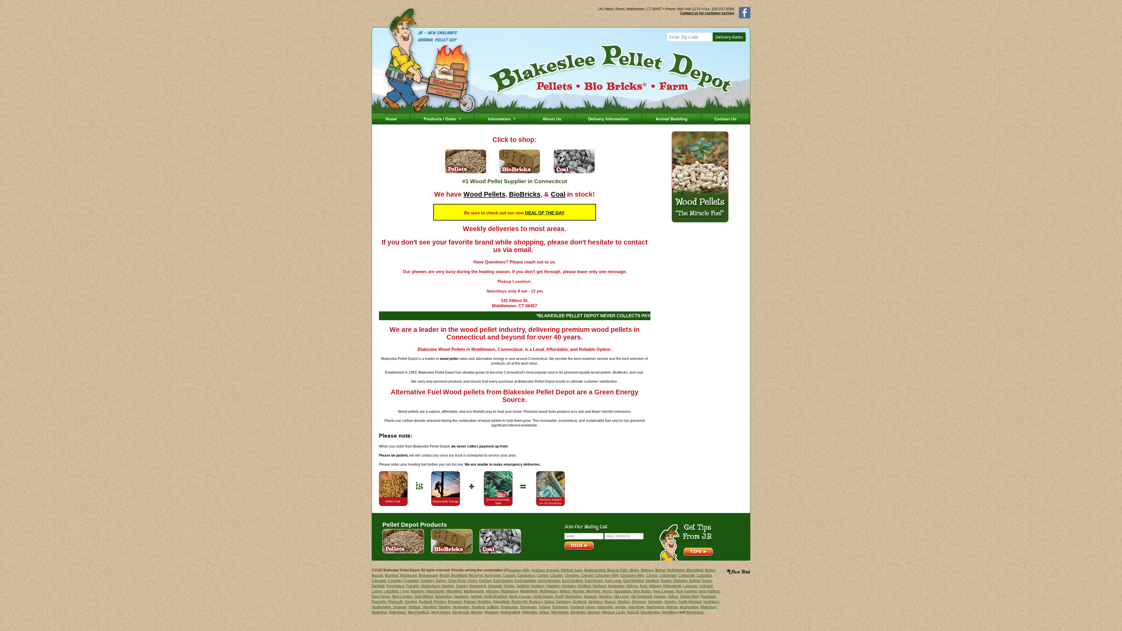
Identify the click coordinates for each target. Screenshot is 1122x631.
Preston (440, 602)
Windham (578, 612)
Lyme (404, 591)
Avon (578, 570)
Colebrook (686, 575)
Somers (670, 602)
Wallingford (655, 607)
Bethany (647, 570)
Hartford (584, 586)
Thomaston (509, 607)
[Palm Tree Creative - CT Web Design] (738, 571)
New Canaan (663, 591)
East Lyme (613, 581)
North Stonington (568, 596)
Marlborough (474, 591)
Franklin (412, 586)
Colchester (667, 575)
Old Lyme (621, 596)
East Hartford (572, 581)
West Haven (440, 612)
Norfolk (476, 596)
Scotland (579, 602)
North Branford (495, 596)
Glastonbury (430, 586)
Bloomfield (694, 570)
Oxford (673, 596)
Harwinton (616, 586)
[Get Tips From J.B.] (686, 542)
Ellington (680, 581)
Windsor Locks (613, 612)
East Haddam (525, 581)
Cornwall (379, 581)
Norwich (605, 596)
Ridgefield (501, 602)
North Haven (543, 596)
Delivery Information (608, 119)
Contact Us (725, 119)
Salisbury (563, 602)
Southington (381, 607)
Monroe (578, 591)
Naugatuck (622, 591)
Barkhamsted (594, 570)
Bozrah (377, 575)
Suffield (492, 607)
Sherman (638, 602)
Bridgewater (428, 575)
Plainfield (708, 596)
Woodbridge (650, 612)
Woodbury (670, 612)
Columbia (704, 575)
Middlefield (529, 591)
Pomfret (411, 602)
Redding (484, 602)
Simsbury (655, 602)
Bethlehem (676, 570)
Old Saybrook (641, 596)
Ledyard (706, 586)
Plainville (379, 602)
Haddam (537, 586)
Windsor (593, 612)
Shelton (623, 602)
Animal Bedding (672, 119)
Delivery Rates (729, 37)
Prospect (455, 602)
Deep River (457, 581)
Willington (530, 612)
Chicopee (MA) (607, 575)
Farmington (395, 586)
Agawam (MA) (519, 570)
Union (590, 607)
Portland (425, 602)
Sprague (399, 607)
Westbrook (460, 612)
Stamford (429, 607)
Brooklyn (476, 575)
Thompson (528, 607)
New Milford (423, 596)
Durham (485, 581)
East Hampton (549, 581)
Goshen (447, 586)
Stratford (478, 607)
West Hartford (418, 612)
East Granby (503, 581)
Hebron (632, 586)
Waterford (379, 612)
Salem (549, 602)
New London (402, 596)
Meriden (492, 591)
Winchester (560, 612)
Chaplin (556, 575)
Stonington (461, 607)
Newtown (461, 596)
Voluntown (636, 607)
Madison (418, 591)
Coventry (395, 581)
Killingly (655, 586)
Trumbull (577, 607)
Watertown (397, 612)
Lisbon (377, 591)
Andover (538, 570)
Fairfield (378, 586)
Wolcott (633, 612)
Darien (441, 581)
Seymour (595, 602)
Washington (689, 607)
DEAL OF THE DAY (544, 212)
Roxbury (535, 602)
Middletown (548, 591)
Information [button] (500, 119)
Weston (477, 612)
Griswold (495, 586)
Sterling (444, 607)
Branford (392, 575)
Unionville (605, 607)
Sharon (610, 602)
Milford (565, 591)
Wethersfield (510, 612)
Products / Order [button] (441, 119)
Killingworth (672, 586)
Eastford (652, 581)
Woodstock (695, 612)
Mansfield (454, 591)
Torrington (560, 607)
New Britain (642, 591)
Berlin (634, 570)
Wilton (544, 612)
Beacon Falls (617, 570)
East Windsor (633, 581)
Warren (672, 607)
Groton (509, 586)
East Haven (594, 581)
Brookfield (459, 575)
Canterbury (526, 575)
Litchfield (391, 591)
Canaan (509, 575)
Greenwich (477, 586)
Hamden (553, 586)
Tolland (544, 607)
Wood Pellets (484, 194)
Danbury (427, 581)
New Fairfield (686, 591)
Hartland (599, 586)
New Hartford (709, 591)
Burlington (493, 575)
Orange (660, 596)
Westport (491, 612)
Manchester (435, 591)
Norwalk (590, 596)
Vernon (620, 607)
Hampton (569, 586)
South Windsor (689, 602)
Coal (558, 194)
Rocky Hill (519, 602)
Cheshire (572, 575)
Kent (643, 586)
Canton (542, 575)
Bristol (444, 575)
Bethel (660, 570)
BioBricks (525, 194)
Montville (593, 591)
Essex (707, 581)
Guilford (522, 586)
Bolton (710, 570)
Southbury (711, 602)
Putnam (470, 602)
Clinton (652, 575)
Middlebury (509, 591)
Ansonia (552, 570)
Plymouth (395, 602)
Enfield (694, 581)
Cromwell (411, 581)
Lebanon (690, 586)
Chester (587, 575)
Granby (461, 586)
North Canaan (520, 596)
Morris (607, 591)
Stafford (414, 607)
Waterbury (708, 607)
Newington (443, 596)
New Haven (381, 596)
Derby (472, 581)
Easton (666, 581)
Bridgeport (408, 575)
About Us (552, 119)
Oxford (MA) (689, 596)
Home (391, 119)
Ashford (567, 570)
